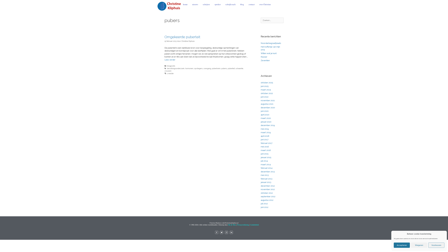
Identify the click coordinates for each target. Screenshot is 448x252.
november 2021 (268, 100)
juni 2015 (264, 154)
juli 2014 (264, 161)
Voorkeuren (436, 245)
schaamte (239, 68)
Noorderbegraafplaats (271, 43)
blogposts (171, 66)
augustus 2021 (267, 104)
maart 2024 (266, 90)
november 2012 (268, 189)
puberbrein (216, 68)
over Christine (265, 4)
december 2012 (268, 186)
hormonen (189, 68)
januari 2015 (266, 157)
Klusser (264, 57)
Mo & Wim (232, 225)
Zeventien (265, 60)
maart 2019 (266, 132)
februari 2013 (266, 179)
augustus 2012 (267, 200)
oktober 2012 (267, 193)
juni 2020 (265, 111)
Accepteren (402, 245)
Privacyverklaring (243, 225)
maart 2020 (266, 118)
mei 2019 (265, 129)
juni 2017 (264, 139)
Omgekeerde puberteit (182, 37)
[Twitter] (221, 232)
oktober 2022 (267, 93)
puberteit (231, 68)
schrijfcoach (230, 4)
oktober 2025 (267, 82)
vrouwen (167, 71)
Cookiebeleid (254, 225)
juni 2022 (264, 97)
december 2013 (268, 171)
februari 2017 (266, 143)
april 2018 (265, 136)
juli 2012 (264, 203)
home (185, 4)
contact (252, 4)
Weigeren (419, 245)
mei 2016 (265, 146)
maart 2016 (266, 150)
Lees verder (169, 60)
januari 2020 (266, 122)
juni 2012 (264, 207)
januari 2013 (266, 182)
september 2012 (268, 196)
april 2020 (265, 115)
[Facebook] (216, 232)
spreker (218, 4)
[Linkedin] (231, 232)
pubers (224, 68)
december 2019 (268, 125)
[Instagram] (226, 232)
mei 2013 (265, 175)
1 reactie (170, 73)
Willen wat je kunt (269, 53)
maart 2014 (266, 164)
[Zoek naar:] (272, 20)
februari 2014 (266, 168)
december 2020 (268, 107)
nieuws (195, 4)
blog (242, 4)
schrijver (206, 4)
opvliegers (198, 68)
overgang (207, 68)
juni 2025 (265, 86)
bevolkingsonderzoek (175, 68)
